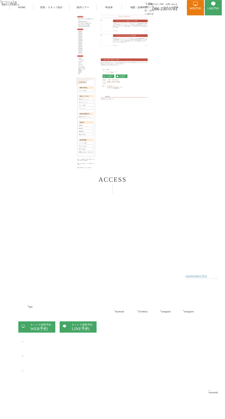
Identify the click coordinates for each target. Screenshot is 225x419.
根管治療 (80, 128)
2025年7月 (80, 42)
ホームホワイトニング (145, 325)
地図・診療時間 (123, 340)
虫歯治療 (80, 125)
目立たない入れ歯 (82, 145)
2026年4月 (80, 34)
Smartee (79, 58)
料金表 (106, 98)
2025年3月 (80, 46)
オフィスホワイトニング (146, 320)
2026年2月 (80, 36)
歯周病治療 (81, 131)
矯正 (79, 73)
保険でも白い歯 (82, 134)
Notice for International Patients (84, 26)
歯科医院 (80, 71)
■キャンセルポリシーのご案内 (83, 24)
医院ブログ (189, 330)
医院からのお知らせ (194, 335)
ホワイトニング (81, 65)
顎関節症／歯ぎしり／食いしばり (86, 152)
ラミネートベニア (82, 108)
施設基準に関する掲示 (82, 21)
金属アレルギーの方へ (145, 340)
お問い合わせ (122, 349)
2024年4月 (80, 52)
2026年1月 (80, 37)
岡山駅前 (80, 70)
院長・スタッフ (123, 325)
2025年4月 (80, 45)
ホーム (119, 320)
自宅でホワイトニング (83, 102)
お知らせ (80, 62)
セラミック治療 (82, 105)
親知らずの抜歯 (82, 149)
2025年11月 (80, 39)
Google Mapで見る (196, 276)
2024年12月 (80, 48)
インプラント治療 (82, 142)
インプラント (80, 61)
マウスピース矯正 (81, 67)
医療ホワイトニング (82, 68)
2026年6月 (80, 31)
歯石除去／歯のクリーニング (85, 116)
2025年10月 (80, 40)
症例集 (187, 320)
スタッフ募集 (122, 344)
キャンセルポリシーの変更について (84, 23)
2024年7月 (80, 51)
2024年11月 (80, 49)
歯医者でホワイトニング (84, 99)
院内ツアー (121, 330)
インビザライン (81, 59)
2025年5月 (80, 43)
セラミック (80, 64)
